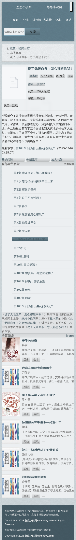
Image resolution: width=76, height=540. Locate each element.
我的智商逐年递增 (34, 477)
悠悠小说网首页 (20, 48)
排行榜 (36, 20)
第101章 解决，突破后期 (29, 281)
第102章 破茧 (22, 289)
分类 (26, 20)
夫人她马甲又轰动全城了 (38, 395)
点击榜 (47, 20)
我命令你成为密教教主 (37, 368)
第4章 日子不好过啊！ (28, 198)
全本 (58, 20)
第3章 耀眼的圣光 (25, 189)
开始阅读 (7, 159)
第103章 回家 (22, 298)
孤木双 (33, 76)
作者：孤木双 (36, 84)
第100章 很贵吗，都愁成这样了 (34, 273)
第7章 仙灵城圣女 (25, 222)
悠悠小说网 (24, 7)
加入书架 (57, 159)
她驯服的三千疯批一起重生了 (41, 422)
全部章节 (32, 159)
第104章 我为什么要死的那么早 (36, 148)
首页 (15, 20)
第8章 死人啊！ (23, 231)
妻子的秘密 (29, 340)
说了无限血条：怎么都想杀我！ (24, 314)
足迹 (69, 20)
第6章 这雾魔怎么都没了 (29, 214)
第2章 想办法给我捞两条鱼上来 (33, 181)
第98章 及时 (21, 256)
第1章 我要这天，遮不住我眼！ (33, 173)
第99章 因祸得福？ (26, 265)
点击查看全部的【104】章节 (30, 239)
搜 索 (32, 31)
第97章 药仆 (21, 248)
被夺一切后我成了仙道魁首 (40, 450)
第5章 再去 (21, 206)
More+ (70, 336)
